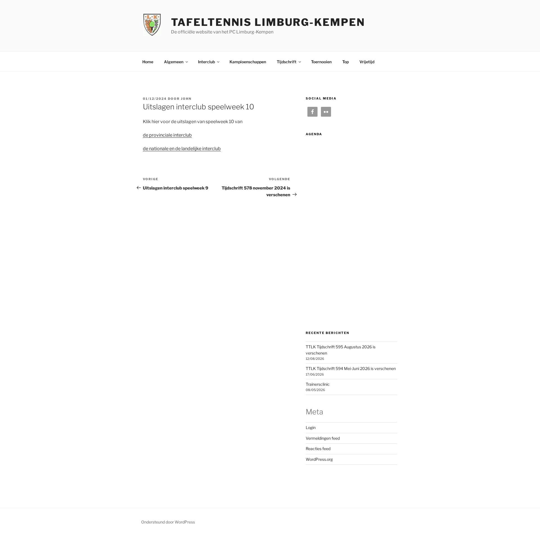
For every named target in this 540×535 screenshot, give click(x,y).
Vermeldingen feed (323, 438)
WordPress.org (319, 459)
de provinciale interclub (167, 135)
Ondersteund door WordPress (168, 522)
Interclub (206, 61)
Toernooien (321, 61)
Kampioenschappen (248, 61)
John (186, 99)
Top (345, 61)
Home (147, 61)
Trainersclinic (318, 384)
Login (311, 427)
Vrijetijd (366, 61)
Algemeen (173, 61)
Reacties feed (318, 448)
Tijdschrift (286, 61)
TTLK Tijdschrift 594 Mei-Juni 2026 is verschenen (351, 368)
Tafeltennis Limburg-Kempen (268, 22)
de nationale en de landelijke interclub (182, 148)
